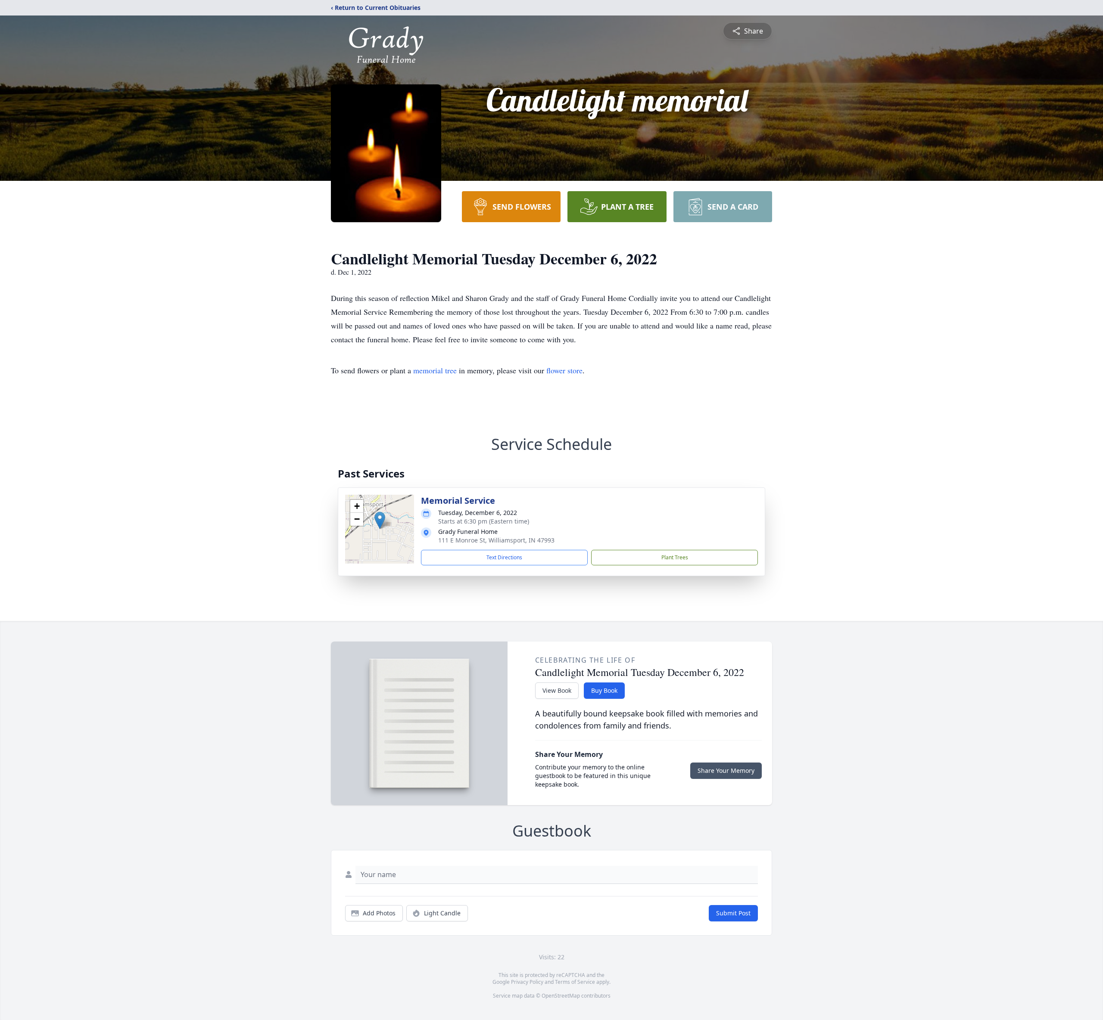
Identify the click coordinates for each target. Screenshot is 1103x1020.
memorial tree (435, 370)
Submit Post (733, 913)
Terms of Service (575, 982)
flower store (564, 370)
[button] (379, 520)
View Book (556, 690)
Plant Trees (674, 557)
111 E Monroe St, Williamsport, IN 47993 (496, 540)
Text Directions (504, 557)
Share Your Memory (726, 770)
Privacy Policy (527, 982)
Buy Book (604, 690)
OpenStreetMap (561, 995)
